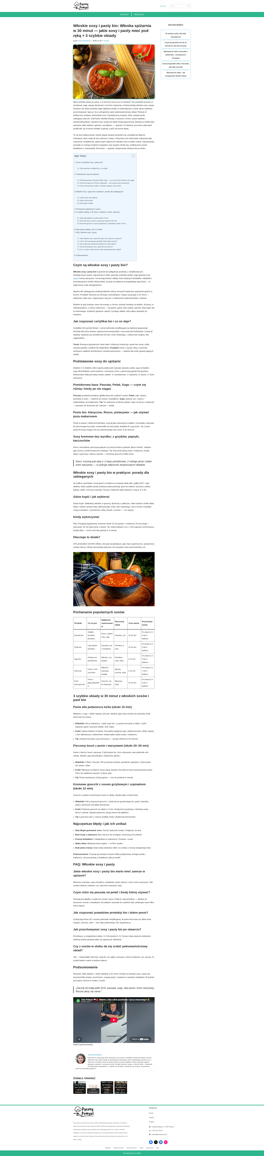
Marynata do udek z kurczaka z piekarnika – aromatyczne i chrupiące (176, 55)
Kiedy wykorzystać (86, 200)
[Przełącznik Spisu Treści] (132, 156)
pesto (75, 278)
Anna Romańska (84, 41)
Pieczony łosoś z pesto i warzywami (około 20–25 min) (98, 221)
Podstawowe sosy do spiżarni (87, 174)
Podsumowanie (82, 255)
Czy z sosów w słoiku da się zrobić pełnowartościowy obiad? (100, 249)
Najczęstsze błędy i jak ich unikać (89, 229)
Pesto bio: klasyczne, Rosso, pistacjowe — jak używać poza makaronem (104, 183)
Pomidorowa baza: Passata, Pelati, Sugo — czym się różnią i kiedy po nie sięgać (107, 180)
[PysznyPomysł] (81, 6)
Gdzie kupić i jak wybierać (89, 198)
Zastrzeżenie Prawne (132, 1148)
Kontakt (163, 6)
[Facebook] (151, 1142)
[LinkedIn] (161, 1142)
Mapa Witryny (149, 1148)
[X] (156, 1142)
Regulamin (108, 1148)
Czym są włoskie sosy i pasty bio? (89, 162)
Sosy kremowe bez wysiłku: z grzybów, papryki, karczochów (100, 186)
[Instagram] (166, 1142)
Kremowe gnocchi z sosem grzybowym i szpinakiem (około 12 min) (103, 223)
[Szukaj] (188, 6)
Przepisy (139, 14)
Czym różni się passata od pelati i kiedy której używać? (98, 241)
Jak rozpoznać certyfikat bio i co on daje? (94, 168)
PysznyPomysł (129, 1153)
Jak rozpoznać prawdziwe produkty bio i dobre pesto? (98, 244)
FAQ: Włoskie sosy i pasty (86, 232)
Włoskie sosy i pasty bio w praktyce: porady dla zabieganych (99, 192)
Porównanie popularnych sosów (88, 209)
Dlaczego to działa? (86, 203)
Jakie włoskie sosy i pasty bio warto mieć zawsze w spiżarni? (100, 238)
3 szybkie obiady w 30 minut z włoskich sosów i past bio (98, 212)
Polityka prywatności (118, 1148)
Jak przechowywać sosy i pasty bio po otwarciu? (96, 247)
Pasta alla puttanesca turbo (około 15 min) (94, 218)
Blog (157, 1148)
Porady (124, 14)
